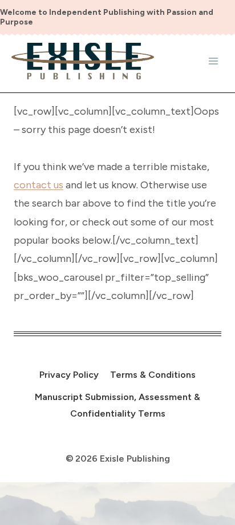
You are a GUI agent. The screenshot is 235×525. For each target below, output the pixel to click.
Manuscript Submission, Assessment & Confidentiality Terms (117, 405)
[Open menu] (213, 61)
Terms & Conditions (153, 374)
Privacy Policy (69, 374)
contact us (38, 185)
